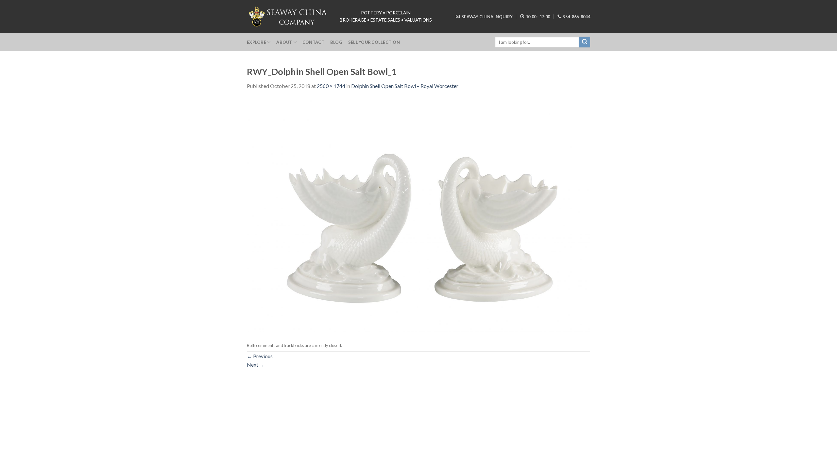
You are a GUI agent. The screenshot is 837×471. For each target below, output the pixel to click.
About (284, 42)
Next (256, 364)
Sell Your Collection (374, 42)
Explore (256, 42)
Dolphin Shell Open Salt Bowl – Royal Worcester (404, 86)
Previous (260, 356)
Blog (336, 42)
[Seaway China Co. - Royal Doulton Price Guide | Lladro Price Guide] (288, 16)
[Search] (584, 42)
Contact (313, 42)
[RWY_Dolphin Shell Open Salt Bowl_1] (418, 214)
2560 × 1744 (331, 86)
